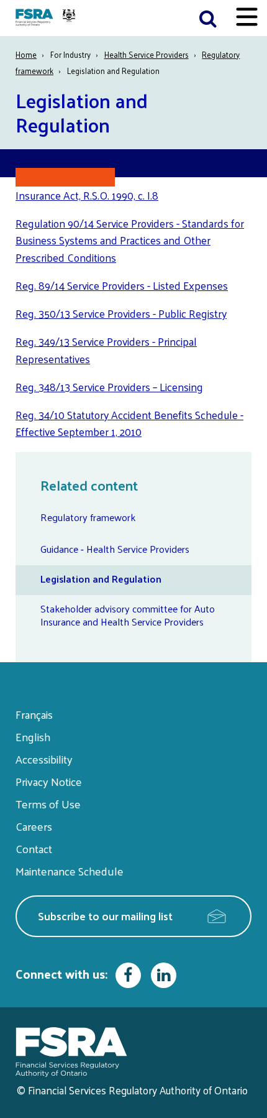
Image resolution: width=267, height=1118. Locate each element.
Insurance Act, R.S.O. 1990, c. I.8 (87, 195)
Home (26, 54)
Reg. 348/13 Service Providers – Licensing (109, 387)
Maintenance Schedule (70, 871)
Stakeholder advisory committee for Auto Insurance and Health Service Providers (127, 615)
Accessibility (44, 759)
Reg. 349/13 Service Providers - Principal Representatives (106, 350)
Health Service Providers (146, 54)
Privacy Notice (49, 781)
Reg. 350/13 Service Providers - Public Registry (121, 313)
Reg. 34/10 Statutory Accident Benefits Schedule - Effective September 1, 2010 (129, 423)
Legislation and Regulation (100, 579)
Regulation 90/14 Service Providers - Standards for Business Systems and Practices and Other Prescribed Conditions (130, 240)
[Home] (47, 18)
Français (34, 714)
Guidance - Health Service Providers (114, 549)
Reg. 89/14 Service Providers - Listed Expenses (122, 285)
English (33, 736)
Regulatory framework (87, 517)
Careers (34, 826)
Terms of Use (48, 803)
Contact (34, 848)
